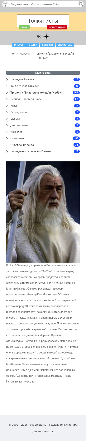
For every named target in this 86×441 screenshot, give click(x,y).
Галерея (19, 45)
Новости (47, 45)
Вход (24, 27)
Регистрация (57, 27)
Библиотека (65, 45)
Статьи (33, 45)
